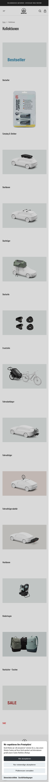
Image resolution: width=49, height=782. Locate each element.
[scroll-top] (42, 777)
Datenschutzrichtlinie (10, 777)
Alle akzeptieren (24, 759)
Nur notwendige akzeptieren (24, 765)
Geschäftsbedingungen (25, 777)
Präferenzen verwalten (25, 771)
